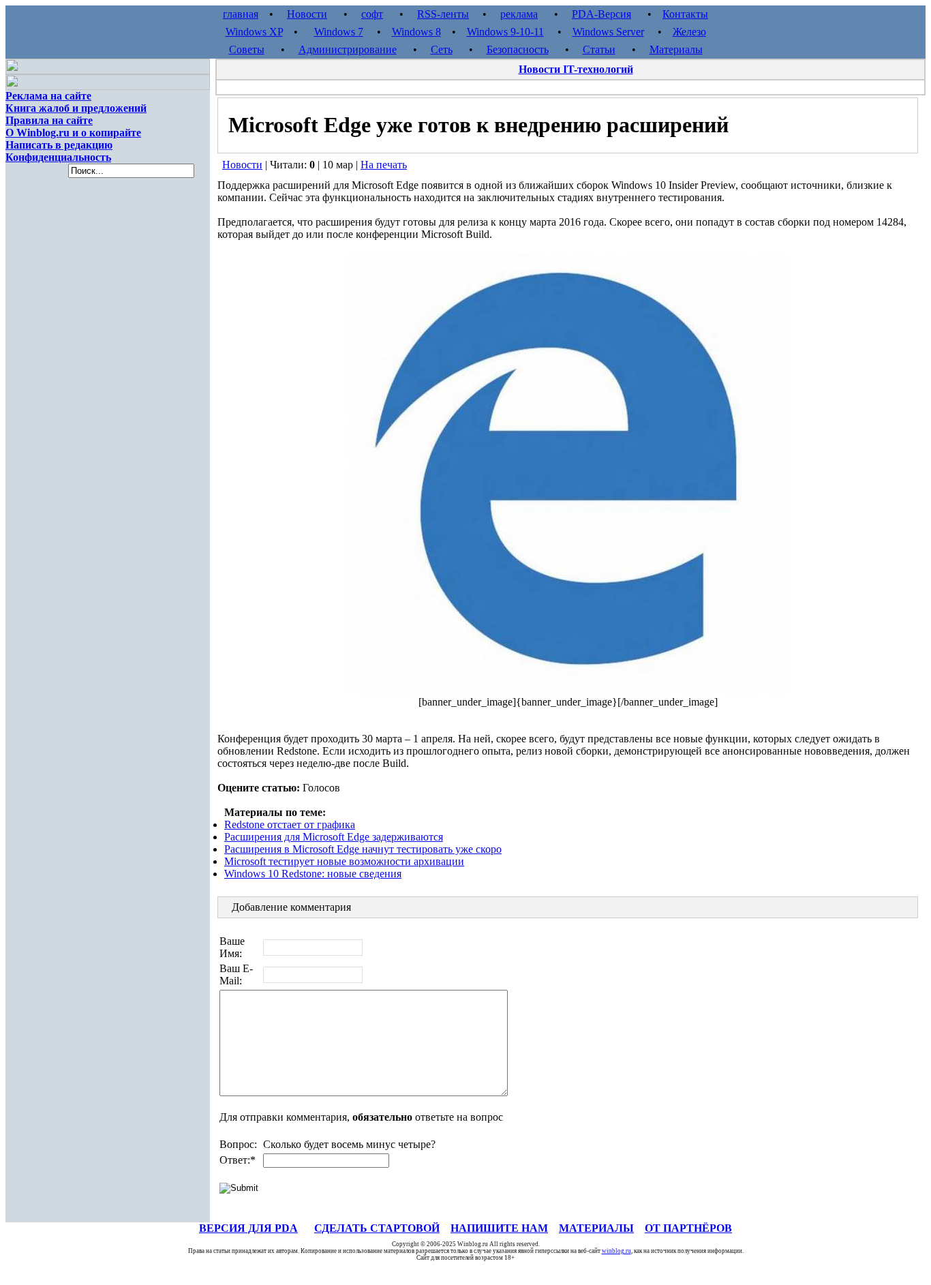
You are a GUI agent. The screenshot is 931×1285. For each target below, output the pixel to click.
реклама (519, 14)
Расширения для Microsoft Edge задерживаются (333, 837)
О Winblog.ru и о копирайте (73, 132)
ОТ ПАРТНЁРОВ (688, 1228)
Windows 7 (338, 31)
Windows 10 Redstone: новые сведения (312, 873)
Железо (689, 31)
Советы (246, 49)
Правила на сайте (49, 120)
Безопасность (518, 49)
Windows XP (254, 31)
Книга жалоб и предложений (76, 108)
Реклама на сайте (48, 96)
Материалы (676, 49)
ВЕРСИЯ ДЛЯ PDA (248, 1228)
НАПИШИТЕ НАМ (499, 1228)
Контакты (685, 14)
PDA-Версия (601, 14)
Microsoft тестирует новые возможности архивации (344, 861)
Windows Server (608, 31)
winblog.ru (616, 1251)
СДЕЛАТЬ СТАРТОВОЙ (377, 1228)
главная (240, 14)
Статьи (599, 49)
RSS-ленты (443, 14)
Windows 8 (416, 31)
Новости (307, 14)
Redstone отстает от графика (289, 824)
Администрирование (348, 49)
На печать (384, 164)
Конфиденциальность (58, 157)
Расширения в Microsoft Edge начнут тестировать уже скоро (363, 849)
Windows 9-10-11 (505, 31)
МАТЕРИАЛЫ (596, 1228)
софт (372, 14)
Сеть (442, 49)
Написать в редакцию (58, 145)
